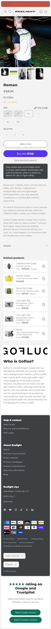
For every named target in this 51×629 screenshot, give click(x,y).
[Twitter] (27, 509)
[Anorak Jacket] (9, 278)
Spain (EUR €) (12, 556)
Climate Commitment (14, 453)
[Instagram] (16, 509)
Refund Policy (22, 539)
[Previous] (5, 4)
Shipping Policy (37, 539)
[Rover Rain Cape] (9, 291)
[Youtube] (10, 509)
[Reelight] (25, 11)
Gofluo (10, 97)
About (6, 449)
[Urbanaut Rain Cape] (9, 266)
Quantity (8, 128)
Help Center (9, 424)
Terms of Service (9, 542)
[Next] (46, 4)
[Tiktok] (21, 509)
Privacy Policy (8, 539)
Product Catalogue (12, 462)
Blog (5, 474)
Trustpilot (27, 4)
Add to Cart (25, 144)
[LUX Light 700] (9, 319)
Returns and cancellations (16, 428)
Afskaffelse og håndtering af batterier (17, 546)
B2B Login (8, 433)
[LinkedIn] (32, 509)
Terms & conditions (26, 542)
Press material (10, 458)
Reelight (12, 571)
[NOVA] (9, 333)
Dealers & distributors (14, 466)
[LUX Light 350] (9, 304)
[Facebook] (5, 509)
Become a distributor (14, 470)
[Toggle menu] (5, 11)
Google (37, 4)
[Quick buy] (43, 266)
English (9, 564)
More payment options (25, 160)
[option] (25, 41)
